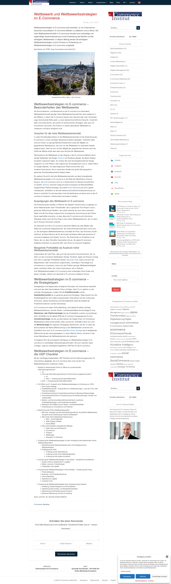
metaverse (120, 347)
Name (43, 543)
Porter (80, 289)
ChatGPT (133, 307)
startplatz (113, 364)
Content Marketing (116, 61)
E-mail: (114, 276)
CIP (124, 2)
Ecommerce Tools (116, 83)
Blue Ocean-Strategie (74, 330)
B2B (125, 307)
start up (125, 364)
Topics (82, 2)
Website (89, 543)
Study (90, 2)
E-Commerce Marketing (41, 504)
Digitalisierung (117, 319)
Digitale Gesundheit (117, 66)
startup (119, 363)
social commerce (119, 355)
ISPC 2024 (113, 341)
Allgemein (113, 53)
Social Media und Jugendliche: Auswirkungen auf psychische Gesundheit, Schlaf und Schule (126, 233)
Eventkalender (131, 336)
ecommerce (117, 329)
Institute (72, 2)
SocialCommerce (119, 360)
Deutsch (105, 580)
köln (137, 341)
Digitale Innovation (116, 309)
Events (112, 92)
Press (118, 2)
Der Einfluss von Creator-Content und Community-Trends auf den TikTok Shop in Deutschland (128, 208)
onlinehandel (130, 349)
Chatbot (113, 57)
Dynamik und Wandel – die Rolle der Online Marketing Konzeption (85, 568)
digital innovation (131, 316)
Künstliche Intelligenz (121, 344)
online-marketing (120, 350)
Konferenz (131, 341)
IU (111, 109)
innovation (129, 339)
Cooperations (101, 2)
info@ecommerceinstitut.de (119, 418)
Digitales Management (118, 70)
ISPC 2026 (121, 342)
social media (135, 360)
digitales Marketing (125, 312)
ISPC (112, 105)
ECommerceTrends (120, 333)
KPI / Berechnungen (117, 118)
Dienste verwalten (126, 571)
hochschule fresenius (120, 339)
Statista (45, 184)
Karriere (113, 113)
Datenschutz (94, 580)
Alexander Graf (72, 259)
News (111, 2)
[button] (167, 557)
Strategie (121, 366)
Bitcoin (128, 307)
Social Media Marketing (118, 139)
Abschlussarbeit (114, 307)
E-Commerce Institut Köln (121, 325)
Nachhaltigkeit (115, 122)
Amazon (61, 158)
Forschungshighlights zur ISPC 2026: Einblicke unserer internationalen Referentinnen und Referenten (128, 242)
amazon (121, 307)
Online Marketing (74, 187)
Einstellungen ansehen (159, 576)
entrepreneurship (116, 336)
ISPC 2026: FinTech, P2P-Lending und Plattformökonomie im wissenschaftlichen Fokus (129, 217)
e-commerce (130, 322)
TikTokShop (130, 366)
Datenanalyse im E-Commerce (47, 567)
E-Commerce (115, 74)
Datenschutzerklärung (141, 580)
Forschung (114, 96)
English (113, 580)
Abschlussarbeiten (116, 48)
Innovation (114, 100)
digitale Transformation (123, 313)
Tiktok (112, 148)
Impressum (151, 580)
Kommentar (66, 528)
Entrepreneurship (116, 87)
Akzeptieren (127, 576)
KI (125, 341)
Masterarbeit (113, 347)
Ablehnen (143, 576)
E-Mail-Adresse (66, 543)
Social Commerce (116, 135)
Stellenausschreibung (118, 144)
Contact (132, 2)
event (125, 336)
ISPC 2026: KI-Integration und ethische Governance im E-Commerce (129, 224)
